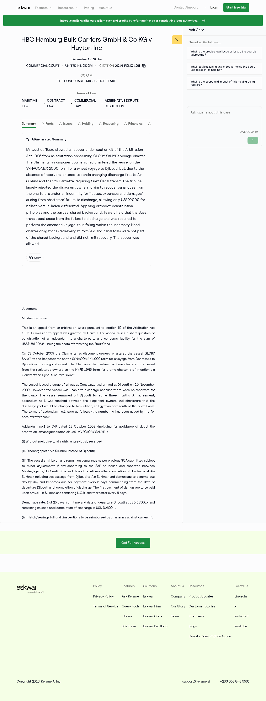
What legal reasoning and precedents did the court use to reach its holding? (223, 68)
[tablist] (86, 123)
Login (214, 7)
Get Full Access (132, 543)
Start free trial (236, 7)
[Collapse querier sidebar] (177, 39)
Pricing (89, 8)
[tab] (29, 123)
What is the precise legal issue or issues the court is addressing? (223, 53)
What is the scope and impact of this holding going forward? (223, 83)
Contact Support (186, 7)
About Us (105, 8)
